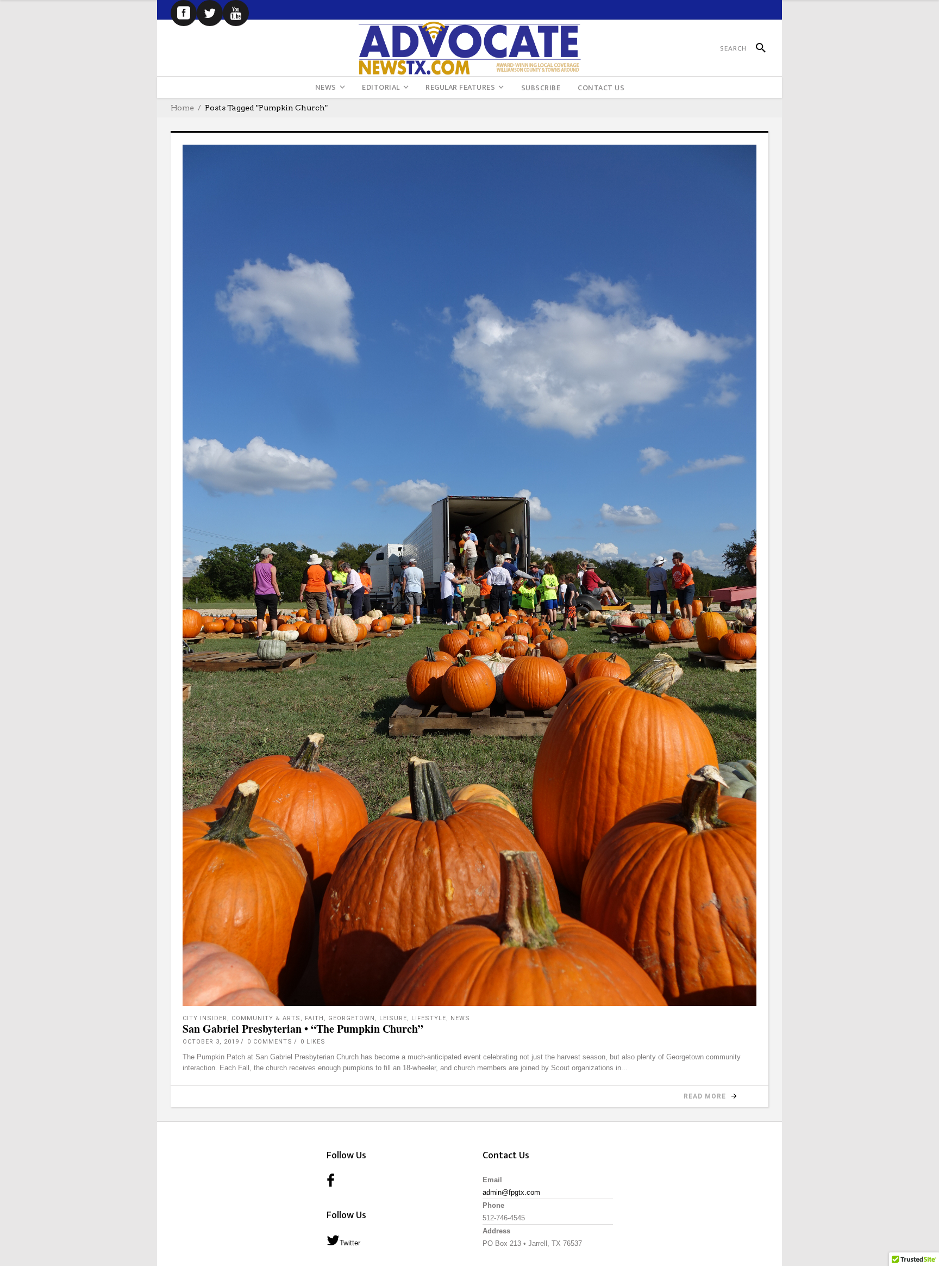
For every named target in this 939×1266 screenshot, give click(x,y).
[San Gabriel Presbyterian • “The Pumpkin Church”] (469, 575)
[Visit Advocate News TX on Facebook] (331, 1181)
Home (182, 107)
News (460, 1018)
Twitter (350, 1243)
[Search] (756, 48)
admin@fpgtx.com (511, 1192)
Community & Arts (266, 1018)
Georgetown (351, 1018)
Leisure (393, 1018)
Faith (314, 1018)
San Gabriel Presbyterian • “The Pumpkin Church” (303, 1029)
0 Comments (269, 1041)
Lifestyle (428, 1018)
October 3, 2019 (211, 1041)
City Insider (205, 1018)
